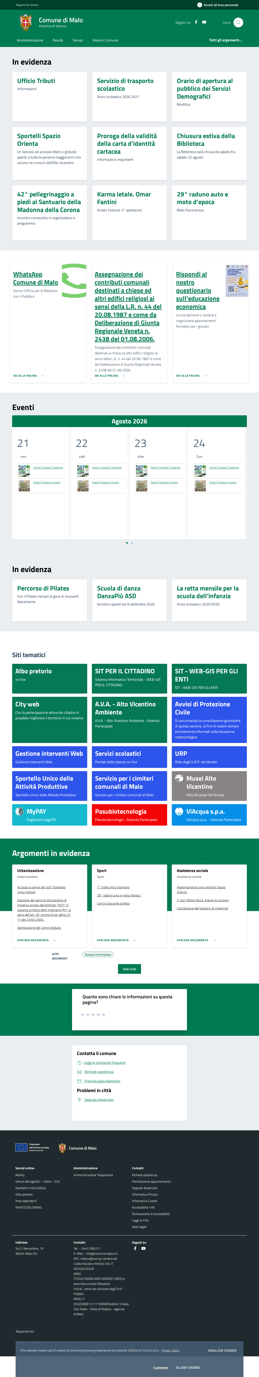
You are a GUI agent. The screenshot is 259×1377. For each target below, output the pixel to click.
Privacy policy (171, 1350)
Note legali (139, 1226)
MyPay (20, 1174)
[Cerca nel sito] (238, 22)
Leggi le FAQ (140, 1220)
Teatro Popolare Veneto (47, 482)
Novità (58, 40)
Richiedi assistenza (144, 1174)
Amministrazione (30, 40)
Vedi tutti (129, 969)
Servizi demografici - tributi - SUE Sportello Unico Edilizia (37, 1184)
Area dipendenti (26, 1200)
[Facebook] (194, 22)
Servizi (78, 40)
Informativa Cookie (144, 1200)
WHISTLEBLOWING (28, 1207)
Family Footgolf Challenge (48, 467)
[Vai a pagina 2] (132, 543)
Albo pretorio (24, 1194)
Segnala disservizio (144, 1187)
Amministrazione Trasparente (93, 1174)
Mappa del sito (25, 1331)
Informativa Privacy (145, 1194)
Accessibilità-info (143, 1207)
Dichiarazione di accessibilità (151, 1213)
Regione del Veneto (27, 5)
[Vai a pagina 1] (127, 543)
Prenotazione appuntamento (151, 1181)
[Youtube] (202, 22)
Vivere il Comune (105, 40)
